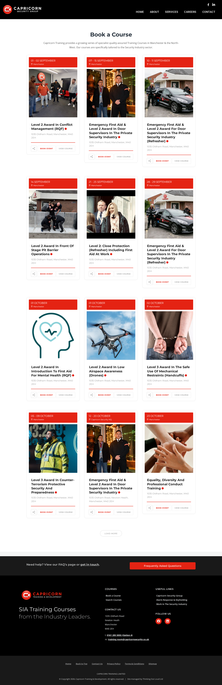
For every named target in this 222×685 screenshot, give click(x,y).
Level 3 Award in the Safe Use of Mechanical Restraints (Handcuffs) (168, 371)
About (154, 11)
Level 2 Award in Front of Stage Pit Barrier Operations (52, 250)
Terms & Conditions (134, 663)
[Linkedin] (168, 621)
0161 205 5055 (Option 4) (120, 635)
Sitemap (153, 663)
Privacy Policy (113, 663)
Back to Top (81, 663)
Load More (111, 533)
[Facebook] (159, 621)
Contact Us (97, 663)
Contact (208, 11)
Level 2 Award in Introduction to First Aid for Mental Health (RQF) (51, 371)
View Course (66, 148)
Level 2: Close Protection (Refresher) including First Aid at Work (110, 250)
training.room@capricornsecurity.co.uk (128, 639)
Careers (190, 11)
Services (171, 11)
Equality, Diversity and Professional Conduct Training (165, 484)
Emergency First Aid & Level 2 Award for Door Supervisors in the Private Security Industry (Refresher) (168, 133)
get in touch (89, 564)
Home (140, 11)
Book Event (46, 148)
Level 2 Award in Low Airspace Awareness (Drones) (107, 371)
